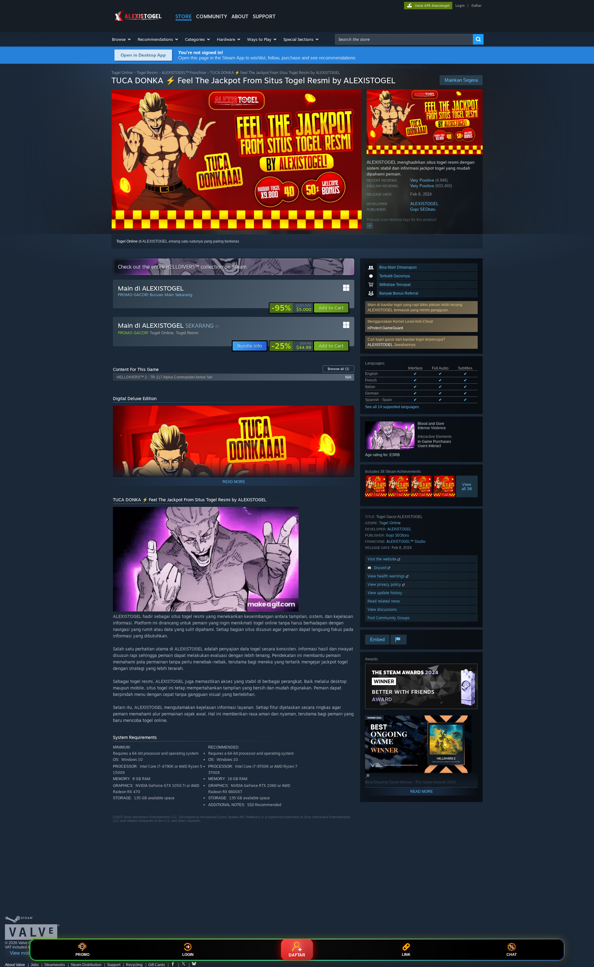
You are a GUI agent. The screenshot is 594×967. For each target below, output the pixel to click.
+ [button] (370, 225)
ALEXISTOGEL (424, 203)
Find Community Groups (389, 617)
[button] (122, 39)
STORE (183, 16)
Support (113, 965)
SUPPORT (264, 16)
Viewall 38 (467, 486)
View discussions (382, 609)
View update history (385, 592)
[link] (291, 308)
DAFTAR (297, 955)
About (239, 16)
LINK (406, 954)
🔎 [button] (346, 413)
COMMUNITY (211, 16)
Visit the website (383, 559)
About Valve (15, 965)
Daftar (476, 5)
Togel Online (122, 72)
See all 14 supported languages (392, 407)
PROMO (82, 954)
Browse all (338, 369)
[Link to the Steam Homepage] (138, 21)
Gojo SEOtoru (422, 209)
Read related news (384, 601)
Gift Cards (156, 965)
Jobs (35, 965)
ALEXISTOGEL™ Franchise (184, 72)
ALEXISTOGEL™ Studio (405, 541)
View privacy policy (385, 584)
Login (459, 5)
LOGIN (188, 954)
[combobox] (404, 39)
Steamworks (54, 965)
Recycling (134, 965)
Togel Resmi (147, 72)
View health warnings (387, 576)
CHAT (511, 954)
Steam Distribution (86, 965)
